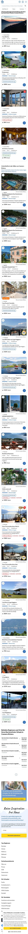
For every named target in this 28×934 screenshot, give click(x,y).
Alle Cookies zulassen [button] (15, 928)
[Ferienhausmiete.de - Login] (23, 2)
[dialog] (15, 922)
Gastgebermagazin (6, 903)
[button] (26, 2)
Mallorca (3, 851)
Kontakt (3, 893)
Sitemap (3, 857)
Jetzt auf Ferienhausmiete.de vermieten (14, 799)
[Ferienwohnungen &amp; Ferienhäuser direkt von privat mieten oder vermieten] (2, 2)
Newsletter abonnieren (14, 835)
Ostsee (3, 849)
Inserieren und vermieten (8, 900)
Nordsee (3, 846)
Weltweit (3, 854)
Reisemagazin (5, 887)
